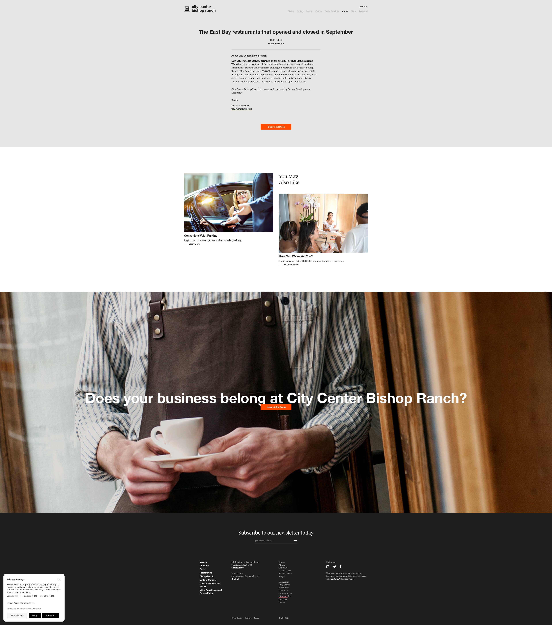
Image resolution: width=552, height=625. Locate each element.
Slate (353, 11)
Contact (235, 579)
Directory (363, 11)
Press (202, 569)
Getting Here (237, 567)
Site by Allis (284, 618)
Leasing (203, 562)
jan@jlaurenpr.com (241, 108)
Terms (256, 618)
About (345, 11)
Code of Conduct (208, 580)
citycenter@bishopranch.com (245, 576)
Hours (362, 6)
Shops (291, 11)
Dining (300, 11)
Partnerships (206, 572)
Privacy (248, 618)
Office (309, 11)
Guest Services (332, 11)
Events (318, 11)
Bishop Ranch (206, 576)
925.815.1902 (237, 573)
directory (283, 596)
